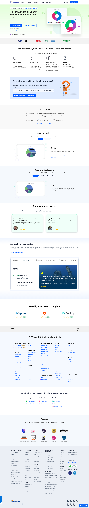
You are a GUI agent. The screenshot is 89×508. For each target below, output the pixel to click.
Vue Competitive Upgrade (50, 481)
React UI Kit (27, 486)
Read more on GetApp (67, 321)
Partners (61, 463)
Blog (61, 456)
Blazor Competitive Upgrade (50, 473)
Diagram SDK (13, 463)
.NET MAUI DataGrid (49, 454)
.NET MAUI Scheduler (49, 457)
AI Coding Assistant (27, 8)
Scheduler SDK (14, 458)
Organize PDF (27, 466)
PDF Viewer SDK (14, 468)
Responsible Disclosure (43, 504)
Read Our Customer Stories (17, 252)
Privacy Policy (13, 504)
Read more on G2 (44, 321)
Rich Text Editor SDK (15, 461)
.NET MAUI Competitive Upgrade (51, 482)
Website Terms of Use (27, 504)
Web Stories (36, 477)
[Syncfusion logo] (16, 501)
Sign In (67, 2)
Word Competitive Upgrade (50, 490)
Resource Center (37, 481)
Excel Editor (27, 472)
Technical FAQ (37, 472)
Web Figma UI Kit (28, 491)
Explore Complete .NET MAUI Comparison (24, 95)
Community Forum (38, 452)
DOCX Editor (27, 470)
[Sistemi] (39, 260)
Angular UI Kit (28, 490)
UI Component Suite (15, 452)
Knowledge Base (37, 454)
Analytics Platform (14, 476)
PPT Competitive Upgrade (50, 493)
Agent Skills (34, 8)
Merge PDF (27, 461)
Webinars (36, 479)
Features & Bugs (37, 458)
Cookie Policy (19, 504)
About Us (48, 2)
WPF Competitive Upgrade (50, 486)
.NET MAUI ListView (48, 459)
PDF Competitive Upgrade (50, 488)
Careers (61, 459)
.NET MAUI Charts (48, 455)
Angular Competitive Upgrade (51, 475)
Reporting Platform (15, 478)
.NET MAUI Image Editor (49, 461)
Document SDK (14, 467)
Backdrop (75, 330)
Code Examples (37, 474)
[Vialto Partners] (73, 260)
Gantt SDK (13, 459)
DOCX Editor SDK (14, 470)
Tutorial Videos (63, 474)
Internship (62, 461)
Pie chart (30, 120)
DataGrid (13, 330)
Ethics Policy (51, 504)
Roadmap (62, 481)
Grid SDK (13, 454)
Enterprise (29, 2)
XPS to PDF (27, 464)
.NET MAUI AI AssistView (49, 465)
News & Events (63, 458)
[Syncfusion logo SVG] (14, 2)
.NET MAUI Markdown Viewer (50, 466)
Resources (36, 2)
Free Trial (27, 452)
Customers (62, 454)
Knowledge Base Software (16, 483)
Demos (61, 468)
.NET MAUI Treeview (49, 468)
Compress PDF (28, 463)
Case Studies (36, 470)
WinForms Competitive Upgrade (51, 484)
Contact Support (37, 456)
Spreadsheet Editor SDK (16, 472)
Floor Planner (27, 468)
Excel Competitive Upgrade (50, 491)
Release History (63, 483)
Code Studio (13, 474)
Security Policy (35, 504)
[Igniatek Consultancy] (15, 260)
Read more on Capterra (20, 321)
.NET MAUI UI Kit (28, 484)
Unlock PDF (27, 459)
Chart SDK (13, 456)
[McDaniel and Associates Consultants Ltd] (27, 260)
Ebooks (35, 466)
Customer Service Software (16, 481)
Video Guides (62, 475)
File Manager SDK (14, 465)
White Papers (36, 468)
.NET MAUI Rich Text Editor (50, 463)
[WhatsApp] (72, 465)
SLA (34, 459)
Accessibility (36, 475)
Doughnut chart (44, 120)
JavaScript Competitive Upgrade (51, 477)
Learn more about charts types (44, 123)
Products (22, 2)
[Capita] (62, 260)
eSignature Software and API (16, 479)
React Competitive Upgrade (50, 479)
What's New (62, 479)
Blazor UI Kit (27, 488)
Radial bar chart (60, 120)
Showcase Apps (63, 477)
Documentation (63, 470)
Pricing (42, 2)
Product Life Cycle (37, 461)
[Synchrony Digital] (50, 260)
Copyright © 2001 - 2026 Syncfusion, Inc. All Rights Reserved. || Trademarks (24, 506)
